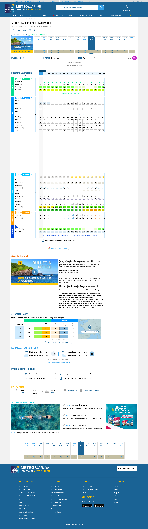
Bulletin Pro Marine (56, 502)
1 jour (80, 58)
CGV (20, 499)
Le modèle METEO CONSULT (27, 496)
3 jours (85, 58)
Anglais (115, 489)
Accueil (13, 19)
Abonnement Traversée (57, 493)
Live (76, 58)
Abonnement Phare (56, 496)
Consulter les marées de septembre (58, 362)
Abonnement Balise (56, 489)
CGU (20, 502)
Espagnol (116, 493)
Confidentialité (23, 515)
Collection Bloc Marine (57, 512)
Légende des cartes (87, 486)
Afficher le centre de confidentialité (29, 518)
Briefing (89, 1)
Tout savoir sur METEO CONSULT (28, 493)
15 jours (96, 58)
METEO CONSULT (29, 1)
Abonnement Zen (55, 486)
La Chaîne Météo (17, 1)
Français (115, 486)
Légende (55, 243)
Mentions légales (24, 505)
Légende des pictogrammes (90, 489)
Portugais (116, 499)
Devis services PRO (56, 505)
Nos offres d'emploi (24, 489)
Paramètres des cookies (26, 512)
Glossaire (61, 243)
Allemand (116, 502)
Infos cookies (23, 509)
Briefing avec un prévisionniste (59, 499)
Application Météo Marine (89, 502)
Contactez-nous (23, 486)
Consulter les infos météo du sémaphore (58, 342)
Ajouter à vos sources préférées (59, 248)
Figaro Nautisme (41, 1)
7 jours (90, 58)
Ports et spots (20, 19)
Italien (115, 496)
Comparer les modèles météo (70, 93)
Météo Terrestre (55, 509)
